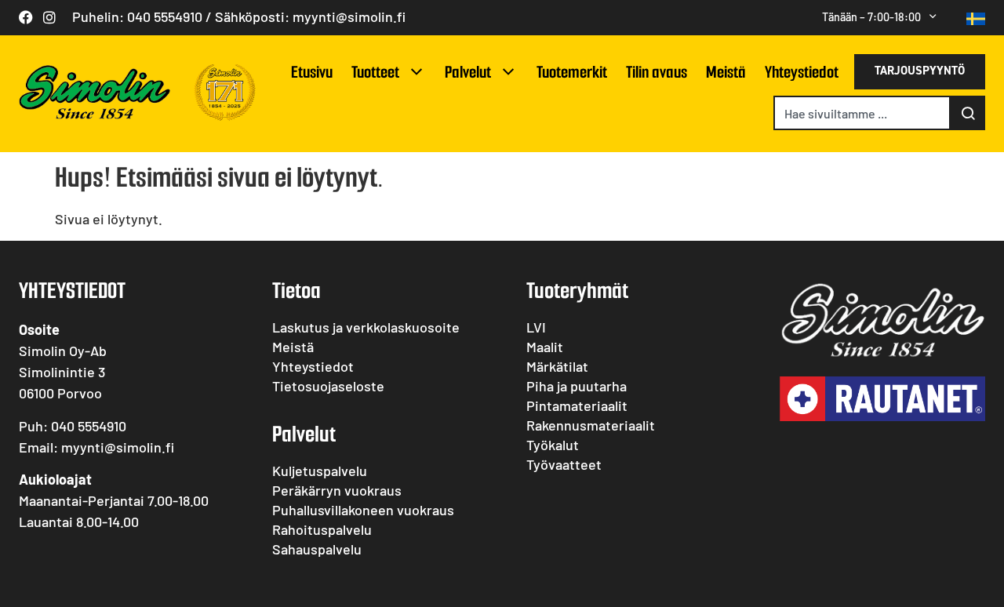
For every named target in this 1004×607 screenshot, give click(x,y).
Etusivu (312, 71)
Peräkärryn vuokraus (337, 490)
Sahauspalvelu (317, 549)
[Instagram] (49, 17)
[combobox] (862, 113)
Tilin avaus (656, 71)
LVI (536, 327)
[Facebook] (26, 17)
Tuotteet (375, 71)
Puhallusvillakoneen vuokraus (363, 510)
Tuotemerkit (572, 71)
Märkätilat (557, 366)
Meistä (726, 71)
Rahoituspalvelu (322, 529)
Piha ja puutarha (576, 386)
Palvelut (468, 71)
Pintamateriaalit (577, 405)
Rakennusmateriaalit (590, 425)
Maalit (544, 346)
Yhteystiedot (801, 71)
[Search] (968, 113)
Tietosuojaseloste (328, 386)
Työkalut (552, 445)
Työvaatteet (564, 464)
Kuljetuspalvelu (319, 470)
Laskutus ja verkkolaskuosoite (366, 327)
